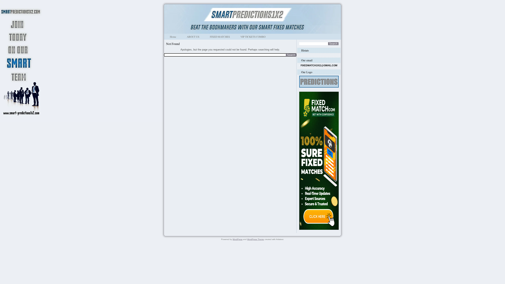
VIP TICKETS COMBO (253, 36)
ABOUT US (193, 36)
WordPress (237, 239)
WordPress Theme (255, 239)
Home (173, 36)
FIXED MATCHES (220, 36)
